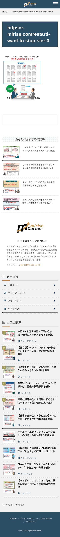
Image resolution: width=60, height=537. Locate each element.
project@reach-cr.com (30, 265)
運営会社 (13, 518)
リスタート (13, 285)
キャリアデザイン (17, 293)
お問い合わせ (46, 518)
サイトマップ (30, 521)
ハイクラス (13, 308)
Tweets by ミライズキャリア (13, 505)
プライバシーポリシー (29, 518)
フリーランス (15, 301)
